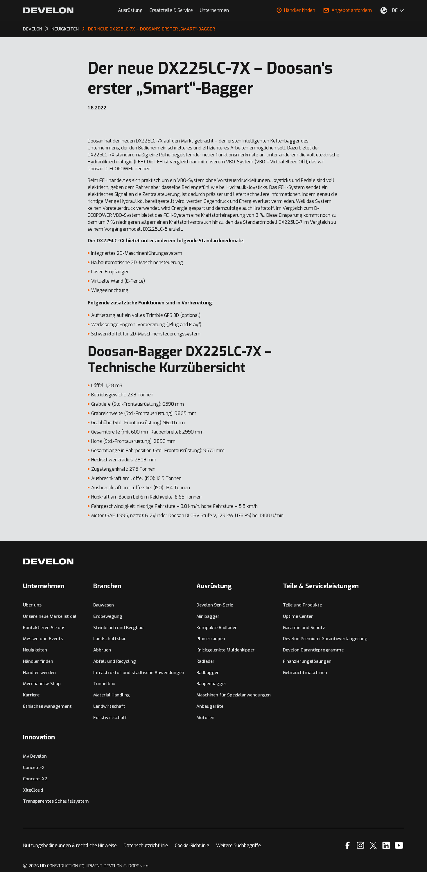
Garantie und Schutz (304, 628)
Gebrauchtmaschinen (305, 673)
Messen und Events (43, 639)
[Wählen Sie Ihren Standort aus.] (383, 10)
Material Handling (111, 695)
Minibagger (208, 616)
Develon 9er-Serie (214, 605)
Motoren (205, 718)
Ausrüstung (130, 10)
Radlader (205, 661)
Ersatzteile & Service (171, 10)
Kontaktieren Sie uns (44, 628)
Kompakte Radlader (216, 628)
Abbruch (102, 650)
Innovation (39, 737)
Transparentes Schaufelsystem (56, 801)
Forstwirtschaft (110, 718)
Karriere (31, 695)
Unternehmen (214, 10)
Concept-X (34, 767)
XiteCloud (33, 790)
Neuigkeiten (35, 650)
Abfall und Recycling (114, 661)
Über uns (32, 605)
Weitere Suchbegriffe (238, 845)
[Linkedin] (386, 845)
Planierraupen (210, 639)
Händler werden (39, 673)
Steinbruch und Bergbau (118, 628)
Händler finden (299, 10)
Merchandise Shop (42, 684)
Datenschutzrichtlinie (146, 845)
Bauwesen (103, 605)
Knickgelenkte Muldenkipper (225, 650)
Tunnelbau (104, 684)
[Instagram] (360, 845)
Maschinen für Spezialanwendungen (233, 695)
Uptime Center (298, 616)
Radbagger (207, 673)
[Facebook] (347, 845)
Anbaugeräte (209, 706)
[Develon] (48, 10)
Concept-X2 (35, 779)
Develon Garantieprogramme (313, 650)
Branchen (107, 586)
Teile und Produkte (302, 605)
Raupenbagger (211, 684)
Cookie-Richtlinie (192, 845)
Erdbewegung (107, 616)
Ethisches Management (47, 706)
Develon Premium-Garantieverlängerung (325, 639)
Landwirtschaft (109, 706)
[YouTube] (399, 845)
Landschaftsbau (110, 639)
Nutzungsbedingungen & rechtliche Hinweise (70, 845)
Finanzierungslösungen (307, 661)
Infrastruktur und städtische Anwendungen (138, 673)
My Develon (35, 756)
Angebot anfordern (351, 10)
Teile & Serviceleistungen (321, 586)
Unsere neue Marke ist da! (49, 616)
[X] (373, 845)
